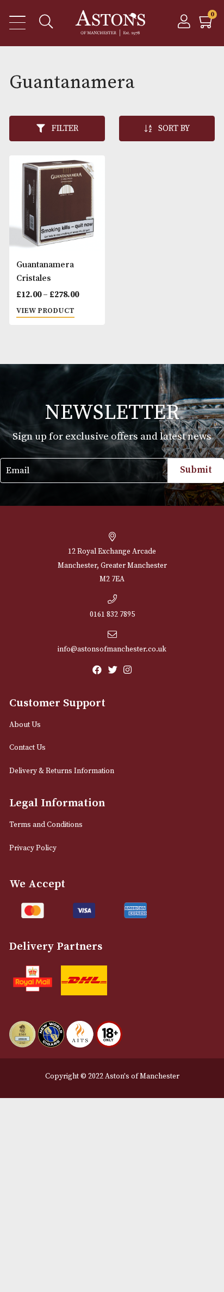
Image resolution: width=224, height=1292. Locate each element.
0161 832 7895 (112, 614)
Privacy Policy (33, 848)
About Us (25, 725)
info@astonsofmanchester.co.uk (112, 649)
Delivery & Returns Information (61, 771)
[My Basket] (207, 24)
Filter (65, 128)
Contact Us (27, 747)
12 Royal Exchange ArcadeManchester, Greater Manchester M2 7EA (112, 565)
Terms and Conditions (46, 825)
